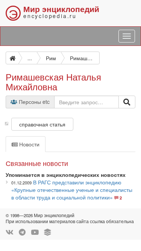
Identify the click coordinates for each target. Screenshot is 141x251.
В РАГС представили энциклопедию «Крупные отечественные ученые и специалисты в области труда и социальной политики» (71, 189)
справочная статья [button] (42, 124)
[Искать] (126, 102)
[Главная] (12, 58)
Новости (28, 144)
